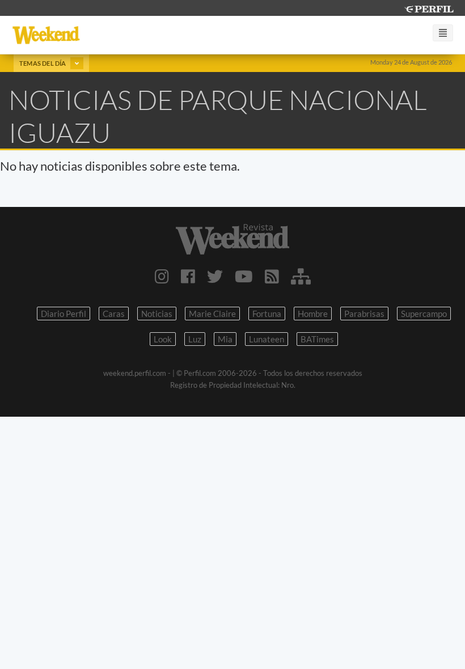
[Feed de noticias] (272, 276)
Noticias (156, 313)
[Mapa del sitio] (301, 276)
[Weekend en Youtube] (244, 276)
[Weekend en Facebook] (188, 276)
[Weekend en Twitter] (215, 276)
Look (163, 339)
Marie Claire (212, 313)
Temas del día (43, 63)
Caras (114, 313)
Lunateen (266, 339)
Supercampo (424, 313)
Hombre (313, 313)
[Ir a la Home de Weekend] (232, 239)
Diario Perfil (63, 313)
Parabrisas (364, 313)
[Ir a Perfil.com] (428, 7)
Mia (225, 339)
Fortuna (266, 313)
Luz (194, 339)
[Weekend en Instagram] (162, 276)
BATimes (317, 339)
